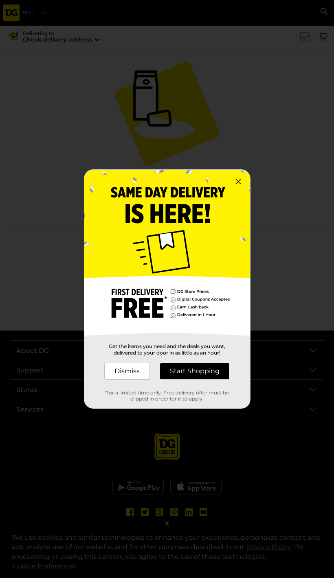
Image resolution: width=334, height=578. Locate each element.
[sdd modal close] (238, 181)
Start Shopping (195, 371)
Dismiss (127, 371)
